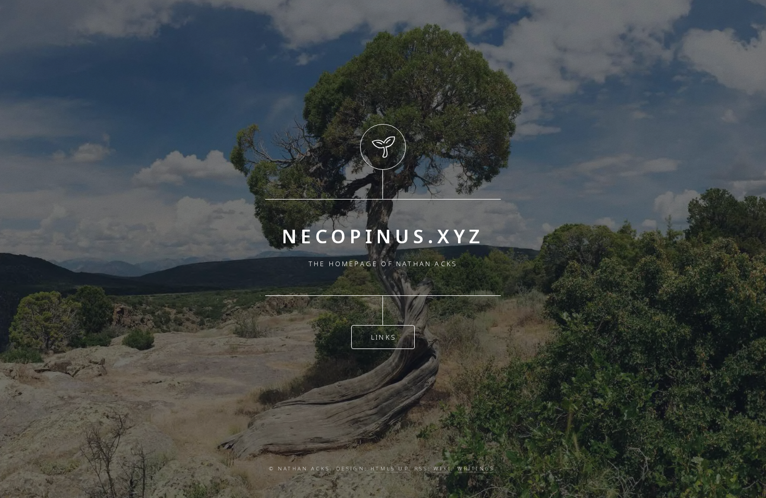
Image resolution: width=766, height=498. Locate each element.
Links (384, 337)
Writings (476, 468)
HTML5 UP (389, 468)
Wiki (442, 468)
